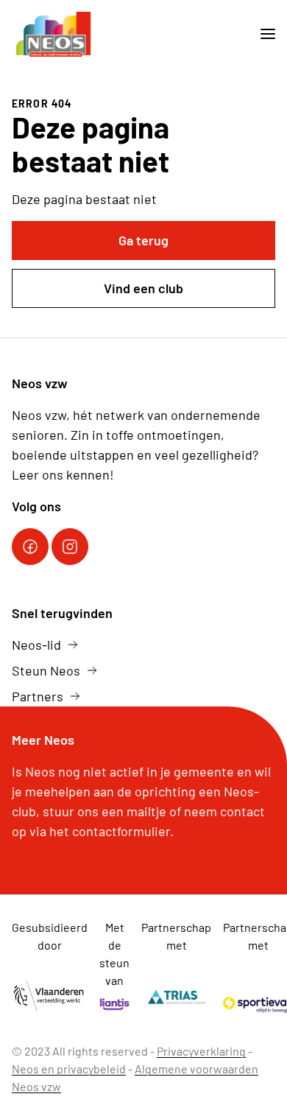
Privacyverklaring (201, 1051)
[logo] (54, 34)
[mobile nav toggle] (262, 34)
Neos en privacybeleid (69, 1069)
